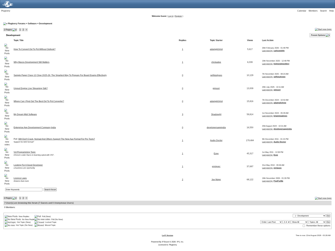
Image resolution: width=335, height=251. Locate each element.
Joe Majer (216, 179)
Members (313, 11)
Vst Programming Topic (25, 152)
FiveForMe (278, 181)
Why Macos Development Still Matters (31, 62)
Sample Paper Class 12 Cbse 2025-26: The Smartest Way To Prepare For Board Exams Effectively (60, 75)
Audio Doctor (216, 140)
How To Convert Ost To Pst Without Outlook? (34, 49)
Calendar (301, 11)
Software (32, 23)
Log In (170, 16)
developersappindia (216, 127)
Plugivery (5, 11)
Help (331, 11)
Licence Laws (20, 178)
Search (323, 11)
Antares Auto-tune (21, 181)
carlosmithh (279, 51)
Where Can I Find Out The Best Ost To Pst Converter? (39, 101)
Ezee (216, 153)
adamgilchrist (216, 49)
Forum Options (318, 35)
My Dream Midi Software (25, 114)
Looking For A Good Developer (28, 165)
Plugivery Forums (16, 23)
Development (45, 23)
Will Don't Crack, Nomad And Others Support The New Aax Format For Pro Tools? (56, 139)
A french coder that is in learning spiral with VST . (34, 155)
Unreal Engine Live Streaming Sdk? (31, 88)
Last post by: (267, 51)
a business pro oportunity (24, 168)
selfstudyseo (216, 75)
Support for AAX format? (24, 142)
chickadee (216, 62)
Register (178, 16)
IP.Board (165, 242)
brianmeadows (280, 116)
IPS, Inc (180, 242)
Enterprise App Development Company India (35, 127)
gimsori (216, 88)
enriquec (216, 166)
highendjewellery (281, 64)
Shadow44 (216, 114)
